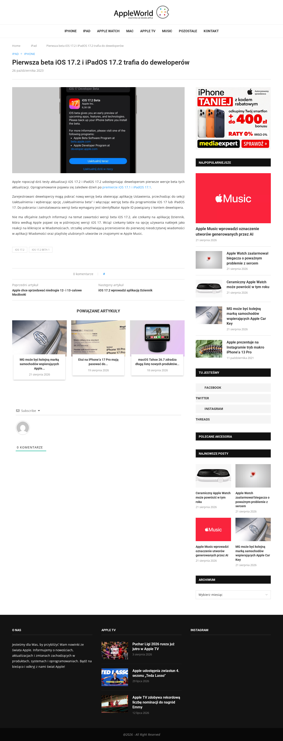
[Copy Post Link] (118, 274)
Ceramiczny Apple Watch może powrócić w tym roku (248, 284)
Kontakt (211, 31)
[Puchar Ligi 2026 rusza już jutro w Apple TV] (114, 650)
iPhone (70, 31)
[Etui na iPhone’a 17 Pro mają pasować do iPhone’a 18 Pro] (98, 338)
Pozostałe (188, 31)
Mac (130, 31)
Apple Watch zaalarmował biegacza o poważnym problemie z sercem (247, 258)
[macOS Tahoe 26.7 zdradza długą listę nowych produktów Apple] (157, 338)
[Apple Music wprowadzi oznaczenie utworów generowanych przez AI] (233, 198)
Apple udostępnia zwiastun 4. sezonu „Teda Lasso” (155, 673)
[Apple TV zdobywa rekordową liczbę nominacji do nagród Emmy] (114, 704)
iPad (86, 31)
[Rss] (31, 12)
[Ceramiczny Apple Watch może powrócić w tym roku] (209, 288)
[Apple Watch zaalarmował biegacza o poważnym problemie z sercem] (209, 260)
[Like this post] (107, 274)
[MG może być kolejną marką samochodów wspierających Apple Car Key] (39, 338)
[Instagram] (22, 12)
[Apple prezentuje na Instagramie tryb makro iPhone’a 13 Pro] (209, 349)
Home (16, 46)
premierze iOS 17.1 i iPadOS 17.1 (126, 187)
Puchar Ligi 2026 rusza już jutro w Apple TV (153, 646)
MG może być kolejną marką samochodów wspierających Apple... (39, 364)
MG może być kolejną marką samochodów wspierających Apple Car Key (246, 316)
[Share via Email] (124, 274)
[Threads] (26, 12)
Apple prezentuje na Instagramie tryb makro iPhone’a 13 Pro (245, 347)
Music (167, 31)
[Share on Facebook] (112, 274)
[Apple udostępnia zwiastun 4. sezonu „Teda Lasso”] (114, 677)
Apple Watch (108, 31)
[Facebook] (14, 12)
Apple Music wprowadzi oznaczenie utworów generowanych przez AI (227, 231)
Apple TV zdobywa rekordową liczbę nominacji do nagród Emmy (156, 702)
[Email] (36, 12)
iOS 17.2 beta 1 (41, 249)
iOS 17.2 (19, 249)
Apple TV (147, 31)
